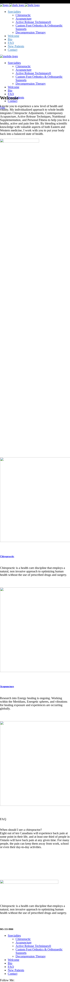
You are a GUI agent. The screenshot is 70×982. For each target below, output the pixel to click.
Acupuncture (7, 686)
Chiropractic (7, 556)
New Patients (16, 970)
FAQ (11, 966)
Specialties (14, 935)
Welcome (13, 959)
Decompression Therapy (31, 956)
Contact (12, 973)
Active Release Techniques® (33, 946)
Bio (10, 963)
